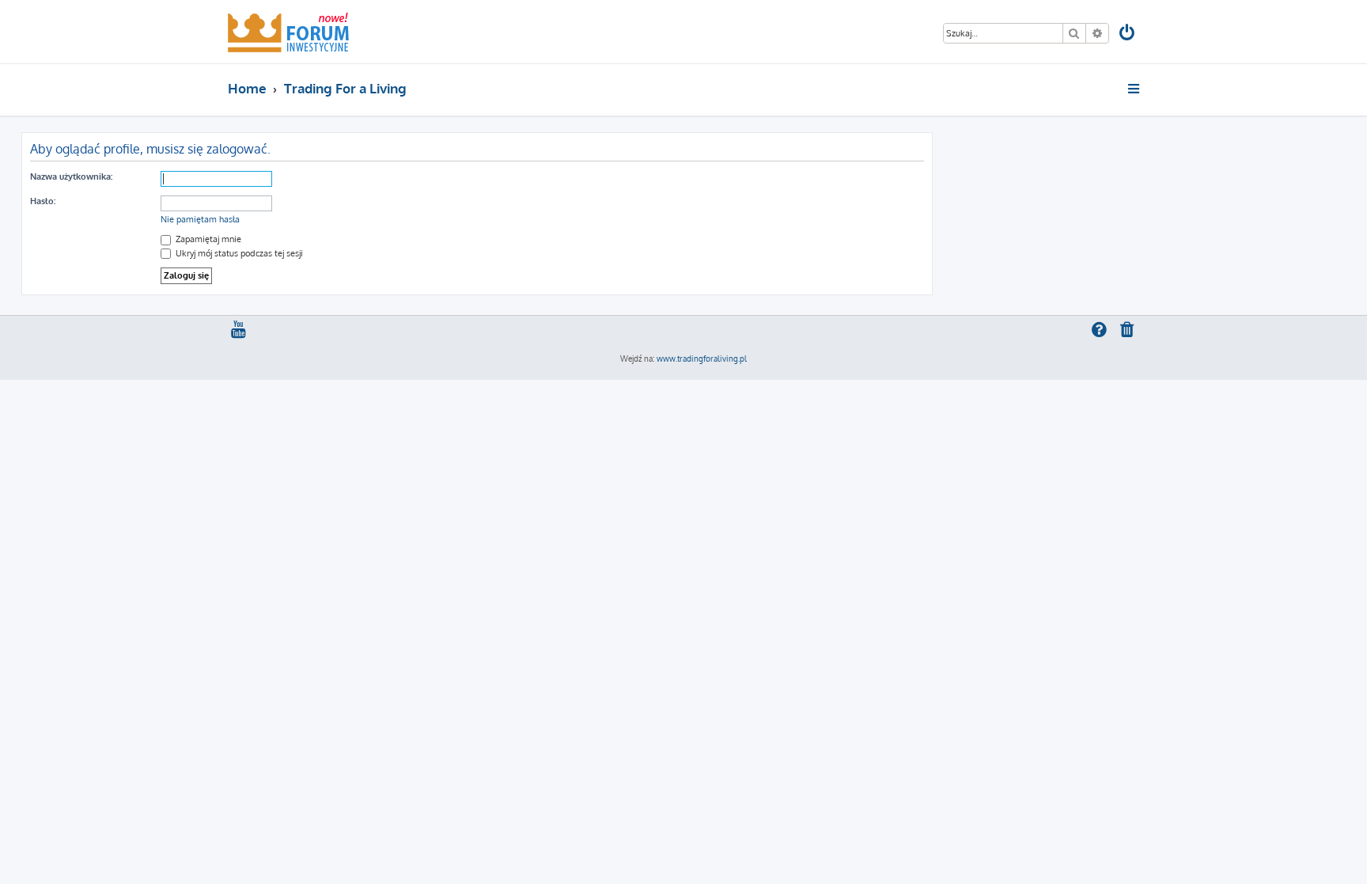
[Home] (288, 31)
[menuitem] (1128, 34)
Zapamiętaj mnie (207, 239)
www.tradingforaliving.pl (702, 358)
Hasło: (42, 201)
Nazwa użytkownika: (71, 176)
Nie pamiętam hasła (200, 219)
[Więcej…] (1135, 88)
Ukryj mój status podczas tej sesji (238, 253)
